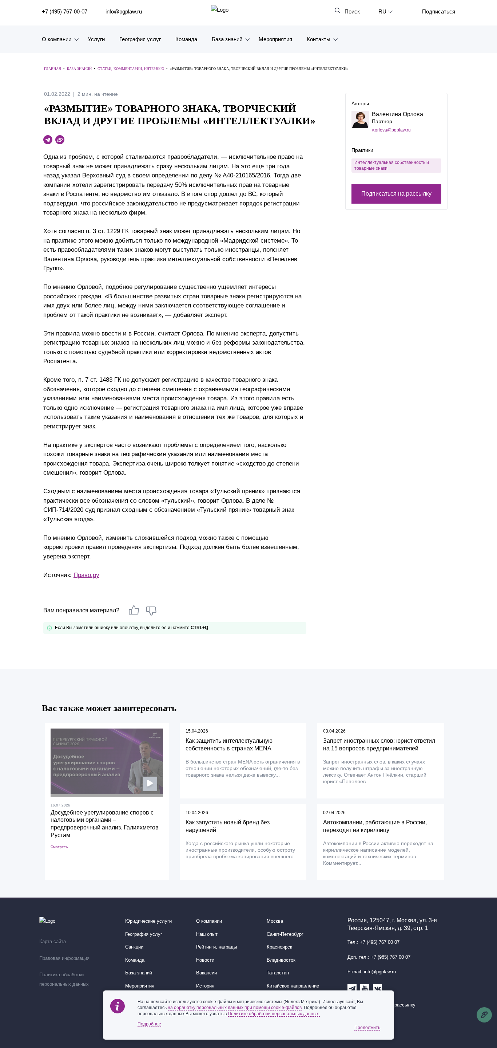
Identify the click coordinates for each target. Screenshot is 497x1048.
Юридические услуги (148, 921)
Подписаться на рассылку (396, 194)
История (205, 986)
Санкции (134, 947)
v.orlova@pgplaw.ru (391, 130)
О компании (56, 39)
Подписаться (438, 11)
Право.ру (86, 575)
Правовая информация (64, 958)
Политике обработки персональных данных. (274, 1013)
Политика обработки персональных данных (64, 979)
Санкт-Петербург (285, 934)
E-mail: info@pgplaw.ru (371, 971)
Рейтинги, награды (216, 947)
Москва (275, 921)
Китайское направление (293, 986)
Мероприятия (275, 39)
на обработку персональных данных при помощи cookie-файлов (235, 1007)
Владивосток (281, 960)
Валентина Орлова (397, 114)
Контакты (318, 39)
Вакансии (206, 973)
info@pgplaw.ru (124, 11)
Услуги (96, 39)
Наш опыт (207, 934)
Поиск (352, 11)
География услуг (140, 39)
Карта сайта (52, 941)
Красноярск (279, 947)
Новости (205, 960)
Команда (186, 39)
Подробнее (149, 1024)
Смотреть (59, 847)
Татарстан (278, 973)
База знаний (227, 39)
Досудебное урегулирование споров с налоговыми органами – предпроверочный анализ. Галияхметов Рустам (105, 823)
